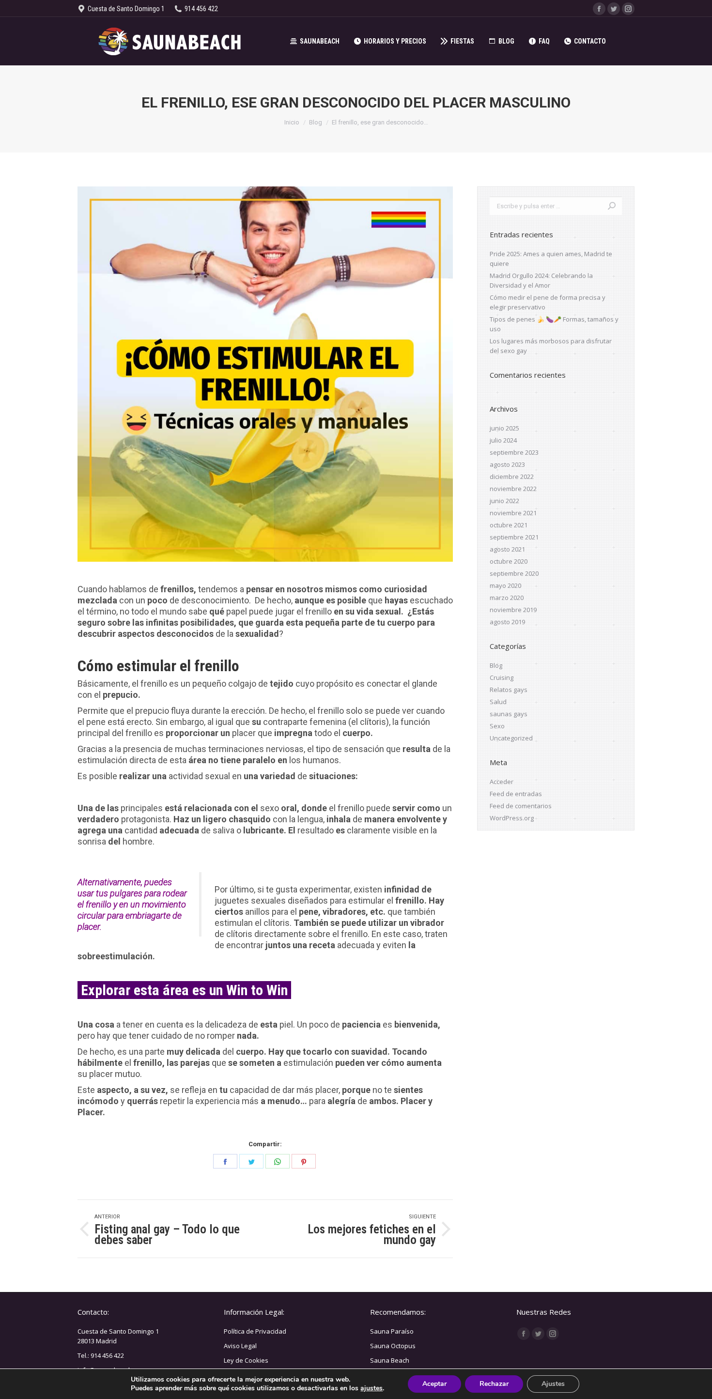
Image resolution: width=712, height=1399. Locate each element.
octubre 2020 (508, 561)
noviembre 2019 (513, 609)
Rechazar (494, 1383)
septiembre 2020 (514, 573)
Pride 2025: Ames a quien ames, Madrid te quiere (551, 258)
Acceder (501, 781)
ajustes (371, 1388)
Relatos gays (508, 689)
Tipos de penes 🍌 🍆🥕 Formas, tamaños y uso (554, 324)
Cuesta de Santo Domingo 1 (118, 1331)
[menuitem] (315, 41)
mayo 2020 (505, 585)
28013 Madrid (97, 1341)
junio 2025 (504, 428)
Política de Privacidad (255, 1331)
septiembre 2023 (514, 452)
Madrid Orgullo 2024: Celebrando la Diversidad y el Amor (541, 280)
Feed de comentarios (521, 805)
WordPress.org (512, 818)
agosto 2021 (507, 549)
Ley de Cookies (246, 1360)
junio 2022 (504, 500)
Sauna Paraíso (392, 1331)
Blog (496, 665)
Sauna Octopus (393, 1345)
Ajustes (553, 1383)
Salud (498, 701)
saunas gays (508, 713)
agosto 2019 (507, 621)
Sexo (497, 726)
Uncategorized (511, 738)
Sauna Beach (389, 1360)
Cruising (501, 677)
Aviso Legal (240, 1345)
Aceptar (434, 1383)
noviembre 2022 (513, 488)
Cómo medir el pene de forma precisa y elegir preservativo (547, 302)
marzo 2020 (507, 597)
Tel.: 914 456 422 (100, 1355)
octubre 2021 (508, 525)
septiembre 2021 (514, 537)
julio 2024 (503, 440)
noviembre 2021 (513, 512)
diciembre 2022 (512, 476)
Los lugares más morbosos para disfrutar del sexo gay (551, 346)
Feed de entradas (516, 793)
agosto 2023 (507, 464)
